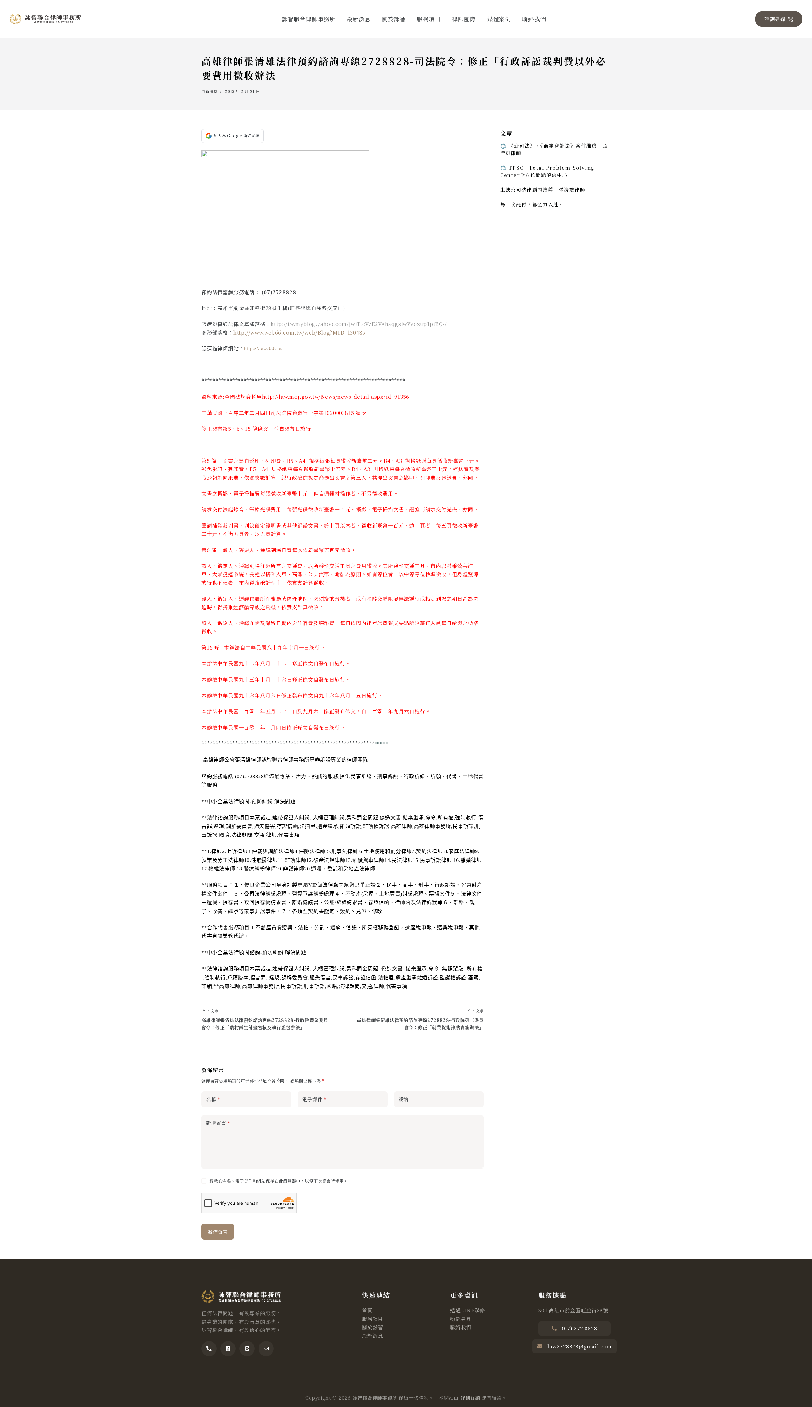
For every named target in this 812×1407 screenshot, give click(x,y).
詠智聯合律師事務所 (309, 19)
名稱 (213, 1099)
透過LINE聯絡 (467, 1310)
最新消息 (359, 19)
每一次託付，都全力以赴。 (532, 204)
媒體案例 (499, 19)
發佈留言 (218, 1231)
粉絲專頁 (460, 1319)
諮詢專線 (775, 19)
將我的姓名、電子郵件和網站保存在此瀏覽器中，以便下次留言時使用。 (278, 1181)
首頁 (367, 1310)
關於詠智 (394, 19)
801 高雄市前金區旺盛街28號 (573, 1310)
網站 (404, 1099)
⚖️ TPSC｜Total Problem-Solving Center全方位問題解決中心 (547, 171)
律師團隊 (464, 19)
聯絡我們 (534, 19)
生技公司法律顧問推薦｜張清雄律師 (543, 189)
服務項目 (429, 19)
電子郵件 (314, 1099)
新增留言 (218, 1122)
